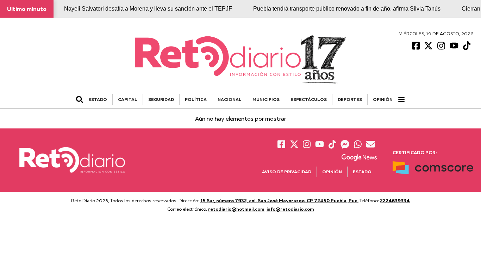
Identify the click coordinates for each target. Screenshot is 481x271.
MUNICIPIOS (266, 99)
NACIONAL (230, 99)
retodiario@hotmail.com (236, 209)
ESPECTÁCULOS (309, 99)
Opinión (383, 99)
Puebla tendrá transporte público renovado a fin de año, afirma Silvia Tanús (347, 9)
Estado (362, 171)
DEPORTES (350, 99)
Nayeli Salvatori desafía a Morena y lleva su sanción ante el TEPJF (148, 9)
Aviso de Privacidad (286, 171)
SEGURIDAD (161, 99)
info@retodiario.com (290, 209)
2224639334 (395, 200)
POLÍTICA (196, 99)
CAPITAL (127, 99)
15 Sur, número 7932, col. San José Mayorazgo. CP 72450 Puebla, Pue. (279, 200)
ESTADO (97, 99)
